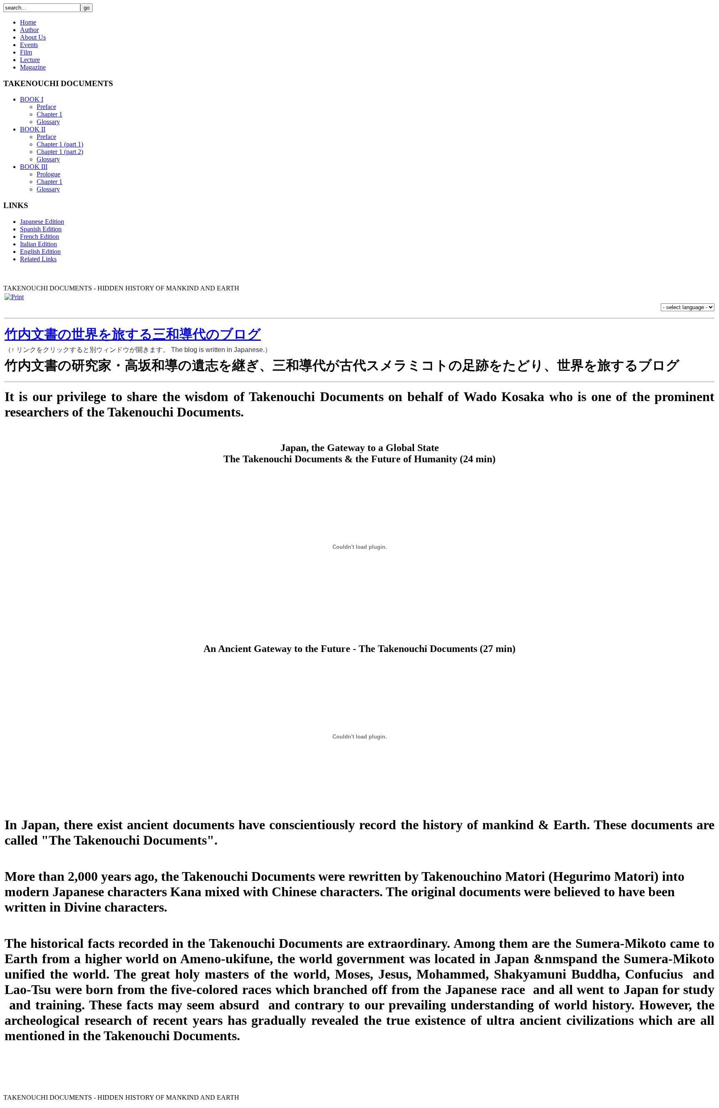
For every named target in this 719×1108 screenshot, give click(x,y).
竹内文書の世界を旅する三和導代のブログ (133, 334)
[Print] (14, 296)
